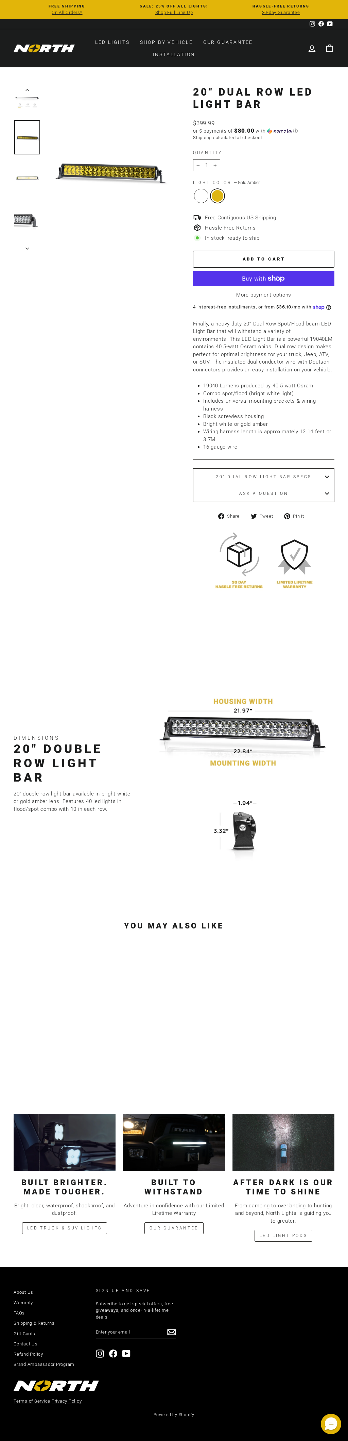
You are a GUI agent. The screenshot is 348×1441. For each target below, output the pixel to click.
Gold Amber (217, 196)
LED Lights (112, 42)
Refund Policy (28, 1354)
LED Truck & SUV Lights (64, 1228)
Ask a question (263, 493)
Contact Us (26, 1343)
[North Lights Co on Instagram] (100, 1354)
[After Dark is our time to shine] (283, 1142)
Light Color (226, 182)
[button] (263, 131)
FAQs (19, 1313)
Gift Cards (24, 1333)
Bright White (201, 196)
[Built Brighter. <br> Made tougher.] (65, 1142)
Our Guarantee (228, 42)
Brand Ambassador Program (44, 1364)
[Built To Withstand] (174, 1142)
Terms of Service (32, 1401)
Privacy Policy (67, 1401)
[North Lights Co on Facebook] (113, 1354)
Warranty (23, 1302)
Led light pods (283, 1235)
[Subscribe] (171, 1332)
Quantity (207, 152)
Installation (174, 54)
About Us (23, 1292)
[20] (46, 1047)
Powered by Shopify (174, 1414)
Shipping (202, 137)
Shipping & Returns (34, 1323)
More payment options (263, 295)
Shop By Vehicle (166, 42)
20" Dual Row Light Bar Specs (264, 476)
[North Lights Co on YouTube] (126, 1354)
